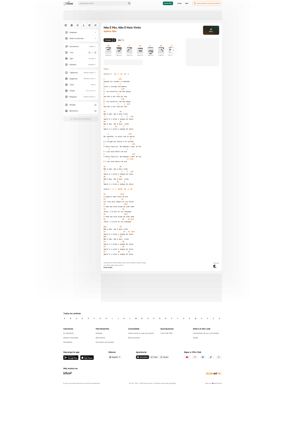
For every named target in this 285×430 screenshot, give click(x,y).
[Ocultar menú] (65, 25)
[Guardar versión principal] (114, 40)
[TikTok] (211, 357)
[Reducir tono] (89, 52)
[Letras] (67, 373)
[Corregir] (89, 25)
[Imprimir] (71, 25)
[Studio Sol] (214, 373)
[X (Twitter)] (219, 357)
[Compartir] (95, 25)
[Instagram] (195, 357)
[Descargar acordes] (83, 25)
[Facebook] (203, 357)
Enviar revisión (108, 267)
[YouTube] (187, 357)
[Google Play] (71, 357)
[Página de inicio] (68, 3)
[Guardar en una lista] (77, 25)
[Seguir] (173, 50)
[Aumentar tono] (95, 52)
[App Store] (87, 357)
